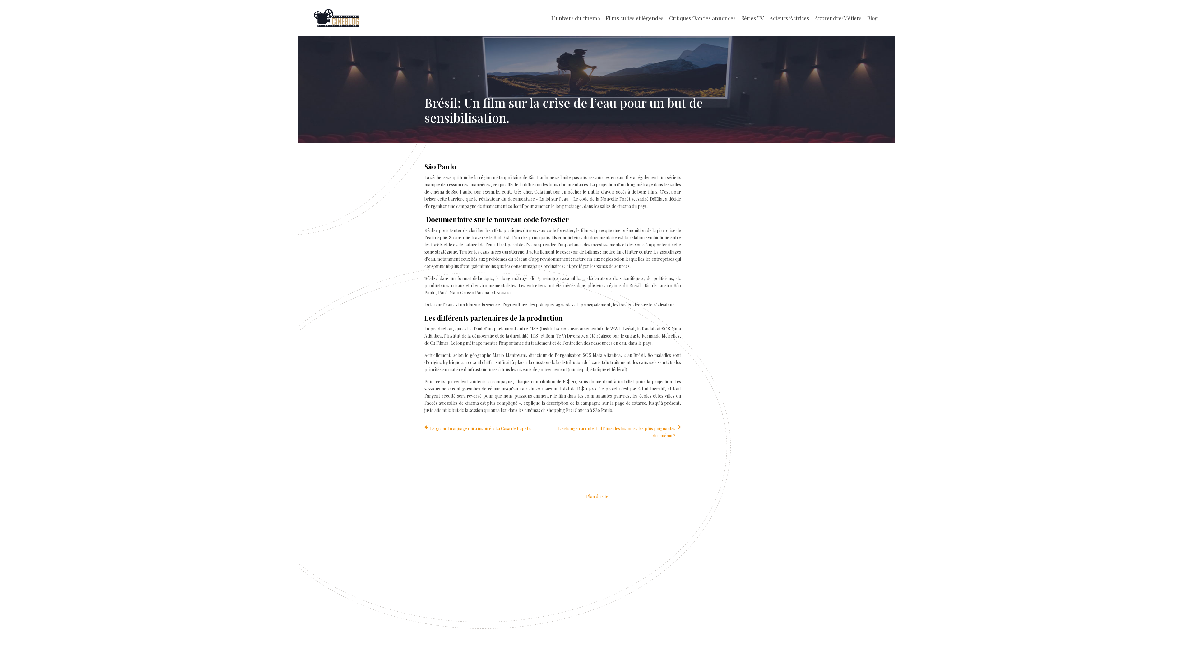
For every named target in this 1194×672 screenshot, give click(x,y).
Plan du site (597, 496)
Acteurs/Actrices (789, 18)
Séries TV (752, 18)
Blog (872, 18)
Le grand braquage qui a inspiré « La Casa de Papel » (480, 429)
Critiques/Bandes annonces (702, 18)
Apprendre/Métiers (838, 18)
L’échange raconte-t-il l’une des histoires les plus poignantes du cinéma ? (616, 432)
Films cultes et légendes (635, 18)
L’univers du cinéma (575, 18)
